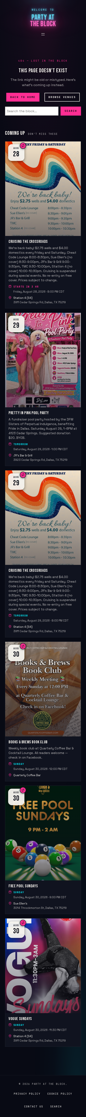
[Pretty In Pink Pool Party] (43, 389)
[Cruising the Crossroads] (43, 224)
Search (70, 111)
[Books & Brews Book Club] (43, 711)
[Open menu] (43, 34)
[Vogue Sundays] (43, 982)
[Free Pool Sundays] (43, 850)
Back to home (22, 97)
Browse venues (62, 97)
